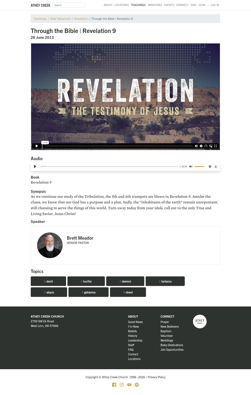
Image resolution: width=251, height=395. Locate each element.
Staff (131, 345)
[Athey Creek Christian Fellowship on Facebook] (114, 384)
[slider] (108, 166)
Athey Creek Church (47, 316)
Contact (133, 354)
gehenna (88, 292)
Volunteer (167, 336)
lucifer (86, 281)
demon (125, 281)
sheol (128, 292)
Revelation (81, 19)
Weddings (167, 340)
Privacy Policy (156, 377)
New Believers (170, 326)
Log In (215, 4)
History (132, 336)
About (108, 4)
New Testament (60, 19)
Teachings (138, 4)
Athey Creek (40, 5)
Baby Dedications (172, 345)
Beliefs (132, 331)
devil (48, 281)
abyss (49, 292)
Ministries (155, 4)
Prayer (165, 322)
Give (193, 4)
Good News (135, 322)
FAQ (131, 349)
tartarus (165, 281)
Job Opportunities (172, 349)
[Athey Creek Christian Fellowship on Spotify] (137, 384)
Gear (202, 4)
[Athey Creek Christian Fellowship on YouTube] (129, 384)
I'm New (133, 326)
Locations (122, 4)
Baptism (166, 331)
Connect (182, 4)
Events (169, 4)
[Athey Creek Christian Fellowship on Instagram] (122, 384)
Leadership (135, 340)
